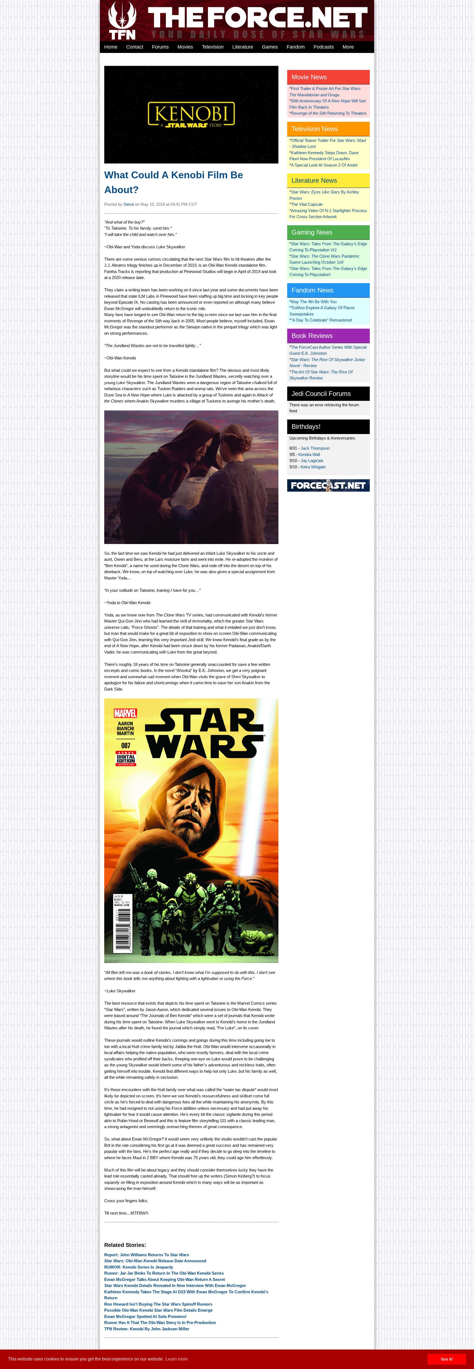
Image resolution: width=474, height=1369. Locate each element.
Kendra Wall (309, 454)
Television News (315, 129)
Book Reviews (312, 335)
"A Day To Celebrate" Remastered (321, 320)
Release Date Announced (155, 1260)
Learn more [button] (177, 1359)
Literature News (314, 180)
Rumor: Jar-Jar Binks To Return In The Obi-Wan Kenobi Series (164, 1273)
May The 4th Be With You (314, 301)
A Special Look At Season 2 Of (324, 165)
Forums (160, 47)
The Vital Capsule (307, 204)
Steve (128, 204)
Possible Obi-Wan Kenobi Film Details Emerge (158, 1310)
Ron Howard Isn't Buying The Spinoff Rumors (158, 1304)
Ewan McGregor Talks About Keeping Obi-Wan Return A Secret (164, 1279)
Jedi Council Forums (321, 393)
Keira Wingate (313, 466)
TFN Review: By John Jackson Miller (146, 1328)
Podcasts (324, 47)
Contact (134, 47)
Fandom (296, 47)
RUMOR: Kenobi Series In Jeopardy (138, 1267)
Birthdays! (306, 426)
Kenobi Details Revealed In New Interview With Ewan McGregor (175, 1285)
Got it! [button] (447, 1359)
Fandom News (313, 290)
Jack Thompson (315, 448)
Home (110, 47)
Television (213, 47)
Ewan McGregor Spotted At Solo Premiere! (145, 1316)
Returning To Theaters (329, 113)
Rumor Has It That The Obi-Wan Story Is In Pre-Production (160, 1322)
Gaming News (312, 232)
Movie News (309, 77)
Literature (242, 47)
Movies (185, 47)
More (348, 47)
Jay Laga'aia (312, 460)
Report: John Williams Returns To (146, 1254)
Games (270, 47)
